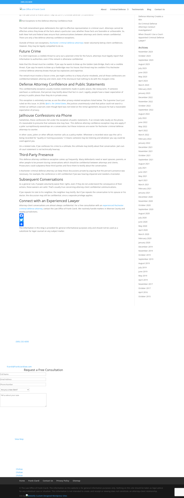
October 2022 (144, 105)
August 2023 (144, 64)
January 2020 (144, 242)
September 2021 (145, 159)
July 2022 (142, 118)
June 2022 (142, 122)
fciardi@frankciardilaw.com (19, 366)
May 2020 (142, 226)
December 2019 (145, 246)
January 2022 (144, 143)
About (104, 9)
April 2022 (143, 130)
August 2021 (144, 163)
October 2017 (144, 288)
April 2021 (143, 180)
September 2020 (145, 209)
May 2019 (142, 275)
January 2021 (144, 192)
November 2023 (145, 51)
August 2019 (144, 263)
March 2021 (143, 184)
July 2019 (142, 267)
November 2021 (145, 151)
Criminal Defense (118, 9)
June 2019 (142, 271)
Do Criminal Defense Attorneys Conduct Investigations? (147, 26)
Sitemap (76, 480)
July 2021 (142, 167)
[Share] (72, 224)
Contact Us (160, 9)
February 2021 (144, 188)
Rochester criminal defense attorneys (67, 42)
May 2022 (142, 126)
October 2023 (144, 56)
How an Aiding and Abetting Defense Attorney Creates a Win (151, 16)
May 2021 (142, 176)
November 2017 (145, 284)
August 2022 (144, 114)
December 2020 (145, 197)
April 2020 (143, 230)
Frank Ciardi (33, 480)
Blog (149, 9)
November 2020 (145, 201)
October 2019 (144, 255)
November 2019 (145, 250)
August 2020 (144, 213)
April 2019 (143, 280)
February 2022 (144, 139)
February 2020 (144, 238)
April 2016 (143, 292)
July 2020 (142, 217)
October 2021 (144, 155)
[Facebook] (72, 215)
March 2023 (143, 85)
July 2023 (142, 68)
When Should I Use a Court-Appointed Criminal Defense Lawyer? (151, 37)
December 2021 (145, 147)
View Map (19, 439)
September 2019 (145, 259)
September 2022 (145, 109)
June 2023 (142, 72)
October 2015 (144, 296)
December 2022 (145, 97)
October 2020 (144, 205)
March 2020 (143, 234)
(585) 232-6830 (26, 2)
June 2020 (142, 222)
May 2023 (142, 76)
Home (22, 480)
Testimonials (138, 9)
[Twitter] (72, 220)
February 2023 (144, 89)
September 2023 (145, 60)
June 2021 (142, 172)
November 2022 (145, 101)
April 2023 (143, 80)
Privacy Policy (62, 480)
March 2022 (143, 134)
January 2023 (144, 93)
